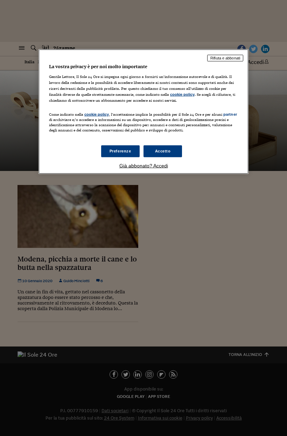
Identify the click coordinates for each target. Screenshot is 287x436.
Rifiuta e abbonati (225, 58)
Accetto (163, 151)
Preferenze (120, 151)
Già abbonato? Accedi (143, 166)
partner (230, 114)
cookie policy (182, 94)
